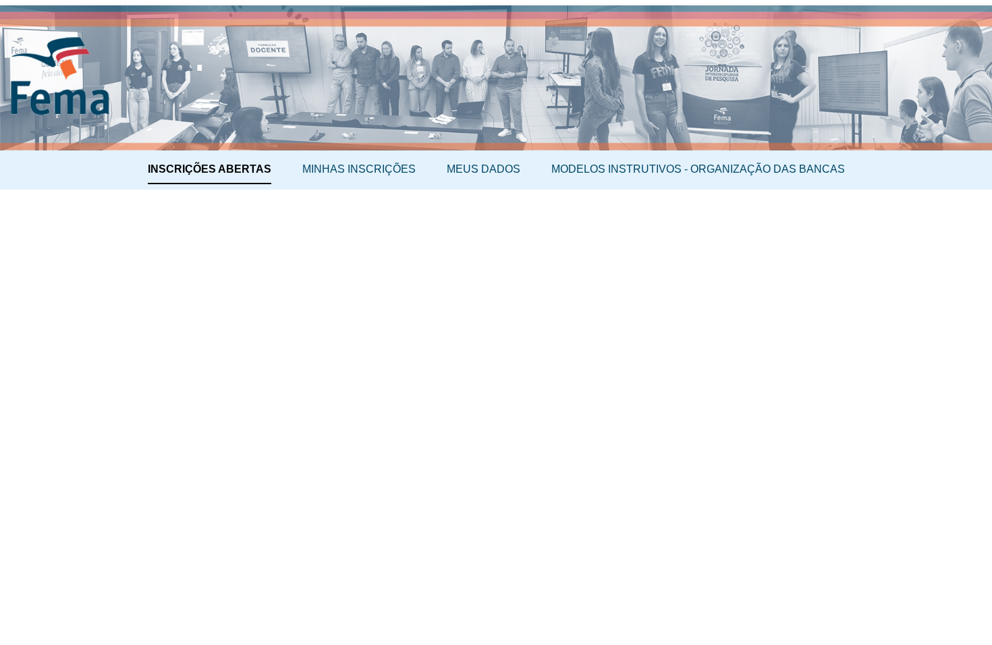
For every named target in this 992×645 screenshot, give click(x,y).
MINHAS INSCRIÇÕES (359, 169)
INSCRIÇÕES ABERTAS (209, 169)
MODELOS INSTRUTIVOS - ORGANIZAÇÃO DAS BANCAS (698, 169)
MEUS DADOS (483, 169)
